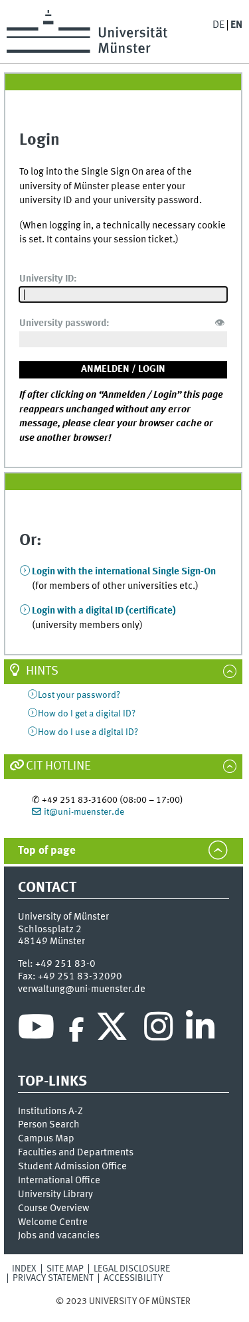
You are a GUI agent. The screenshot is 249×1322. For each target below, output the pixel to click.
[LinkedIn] (200, 1029)
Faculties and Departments (75, 1152)
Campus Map (46, 1138)
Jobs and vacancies (59, 1235)
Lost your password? (79, 695)
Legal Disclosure (132, 1269)
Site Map (65, 1269)
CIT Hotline (58, 766)
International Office (59, 1180)
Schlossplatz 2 (50, 929)
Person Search (49, 1124)
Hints (42, 671)
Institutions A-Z (50, 1111)
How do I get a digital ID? (86, 713)
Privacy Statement (53, 1278)
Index (24, 1269)
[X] (114, 1029)
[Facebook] (76, 1029)
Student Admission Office (72, 1166)
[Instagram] (158, 1029)
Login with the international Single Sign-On (124, 571)
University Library (55, 1194)
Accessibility (133, 1278)
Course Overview (53, 1208)
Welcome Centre (53, 1222)
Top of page (47, 851)
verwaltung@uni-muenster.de (81, 989)
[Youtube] (36, 1029)
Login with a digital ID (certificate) (104, 611)
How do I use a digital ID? (88, 732)
